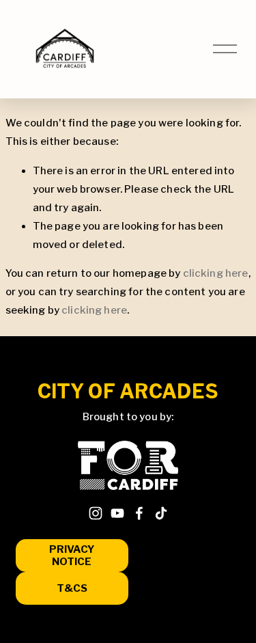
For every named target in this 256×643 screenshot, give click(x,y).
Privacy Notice (71, 555)
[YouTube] (117, 513)
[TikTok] (161, 513)
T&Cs (72, 588)
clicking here (215, 273)
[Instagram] (95, 513)
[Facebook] (139, 513)
